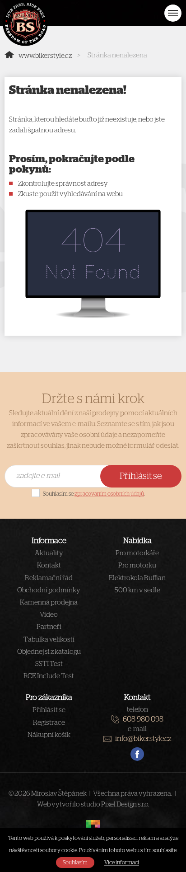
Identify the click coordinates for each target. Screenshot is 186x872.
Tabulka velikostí (48, 639)
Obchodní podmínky (48, 590)
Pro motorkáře (137, 553)
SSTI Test (49, 664)
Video (49, 614)
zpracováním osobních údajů (109, 494)
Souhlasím (75, 862)
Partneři (49, 627)
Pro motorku (137, 565)
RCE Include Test (48, 676)
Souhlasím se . (94, 494)
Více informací (121, 862)
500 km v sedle (137, 590)
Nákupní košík (49, 734)
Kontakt (49, 565)
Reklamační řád (49, 578)
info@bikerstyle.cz (143, 738)
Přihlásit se (141, 476)
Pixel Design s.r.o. (125, 804)
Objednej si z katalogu (49, 651)
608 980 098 (143, 719)
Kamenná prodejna (49, 602)
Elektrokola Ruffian (137, 578)
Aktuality (49, 553)
